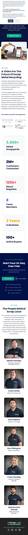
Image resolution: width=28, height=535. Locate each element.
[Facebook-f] (8, 530)
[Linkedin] (19, 530)
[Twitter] (12, 530)
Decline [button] (17, 21)
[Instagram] (16, 530)
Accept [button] (10, 21)
